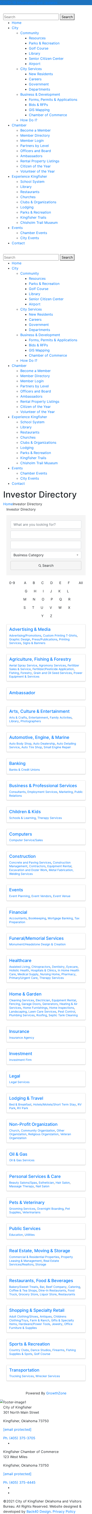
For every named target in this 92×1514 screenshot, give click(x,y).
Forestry (26, 673)
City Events (29, 238)
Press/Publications (44, 639)
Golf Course (38, 48)
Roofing (41, 1015)
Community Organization (38, 1130)
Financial (18, 912)
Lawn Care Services (42, 1011)
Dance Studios (41, 1350)
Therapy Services (49, 818)
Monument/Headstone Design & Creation (37, 944)
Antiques (46, 1316)
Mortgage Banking (60, 918)
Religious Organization (43, 1134)
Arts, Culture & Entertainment (39, 711)
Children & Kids (25, 811)
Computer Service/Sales (26, 840)
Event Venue (61, 896)
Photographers (31, 721)
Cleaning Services (21, 1000)
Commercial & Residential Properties (34, 1257)
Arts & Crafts (18, 717)
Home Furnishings (35, 1007)
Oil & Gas (18, 1154)
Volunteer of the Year (37, 171)
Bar (42, 1287)
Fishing (14, 673)
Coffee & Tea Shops (23, 1290)
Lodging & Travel (26, 1098)
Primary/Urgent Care (23, 978)
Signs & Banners (34, 643)
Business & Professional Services (43, 785)
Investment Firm (20, 1060)
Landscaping (18, 1011)
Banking (17, 763)
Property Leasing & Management (41, 1258)
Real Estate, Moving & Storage (39, 1250)
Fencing (14, 1004)
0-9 (12, 583)
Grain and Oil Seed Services (53, 673)
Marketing (66, 792)
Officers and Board (35, 151)
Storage (40, 1264)
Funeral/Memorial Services (36, 938)
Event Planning (19, 896)
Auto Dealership (44, 743)
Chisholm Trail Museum (39, 222)
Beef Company (56, 1287)
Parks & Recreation (44, 43)
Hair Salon (63, 1182)
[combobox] (46, 555)
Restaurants (29, 192)
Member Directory (35, 135)
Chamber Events (33, 233)
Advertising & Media (29, 629)
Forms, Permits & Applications (53, 99)
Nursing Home (50, 974)
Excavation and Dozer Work (28, 870)
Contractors (37, 866)
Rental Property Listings (39, 161)
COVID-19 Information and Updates (28, 2)
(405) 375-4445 (19, 1482)
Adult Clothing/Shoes (23, 1316)
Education (16, 1234)
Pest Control (66, 1011)
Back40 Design (39, 1511)
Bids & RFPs (38, 104)
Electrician (43, 1000)
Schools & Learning (22, 818)
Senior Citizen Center (46, 58)
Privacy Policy (64, 1511)
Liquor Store (48, 1294)
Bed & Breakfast (20, 1104)
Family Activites (61, 717)
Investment (20, 1053)
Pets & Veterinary (27, 1202)
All (81, 583)
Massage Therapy (21, 1186)
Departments (39, 89)
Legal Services (19, 1082)
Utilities (30, 1234)
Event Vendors (41, 896)
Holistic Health (19, 970)
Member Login (32, 140)
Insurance (19, 1031)
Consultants (17, 792)
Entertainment (38, 717)
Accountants (18, 918)
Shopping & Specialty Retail (36, 1310)
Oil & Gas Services (21, 1160)
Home (16, 22)
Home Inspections (61, 1007)
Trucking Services (21, 1376)
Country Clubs (19, 1350)
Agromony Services (52, 665)
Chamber (19, 125)
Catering (74, 1287)
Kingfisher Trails (33, 217)
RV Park (22, 1108)
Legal (14, 1076)
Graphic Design (19, 639)
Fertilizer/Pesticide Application (53, 669)
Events (17, 227)
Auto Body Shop (20, 743)
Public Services (25, 1228)
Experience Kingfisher (29, 176)
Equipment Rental (59, 866)
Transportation (24, 1370)
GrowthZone (56, 1393)
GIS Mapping (39, 110)
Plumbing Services (22, 1015)
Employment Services (42, 792)
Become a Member (35, 130)
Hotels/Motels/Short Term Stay (54, 1104)
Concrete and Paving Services (30, 862)
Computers (20, 834)
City (15, 28)
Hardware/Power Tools (34, 1324)
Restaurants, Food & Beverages (41, 1280)
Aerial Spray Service (23, 665)
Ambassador (22, 692)
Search (68, 17)
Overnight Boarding (50, 1208)
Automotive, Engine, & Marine (39, 737)
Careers (35, 79)
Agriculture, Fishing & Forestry (40, 659)
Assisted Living (19, 966)
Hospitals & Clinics (43, 970)
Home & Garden (25, 994)
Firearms (58, 1350)
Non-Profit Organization (33, 1124)
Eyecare (72, 966)
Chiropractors (40, 966)
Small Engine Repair (57, 747)
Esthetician (46, 1182)
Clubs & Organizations (38, 202)
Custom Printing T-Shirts (60, 635)
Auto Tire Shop (31, 747)
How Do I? (28, 120)
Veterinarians (31, 1212)
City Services (31, 69)
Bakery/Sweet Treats (23, 1287)
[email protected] (17, 1429)
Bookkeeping (37, 918)
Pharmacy (68, 974)
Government (39, 84)
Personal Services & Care (35, 1176)
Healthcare (20, 960)
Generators (50, 1004)
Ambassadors (31, 156)
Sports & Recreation (29, 1344)
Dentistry (58, 966)
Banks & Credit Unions (24, 769)
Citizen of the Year (35, 166)
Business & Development (40, 94)
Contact (18, 243)
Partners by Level (34, 145)
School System (32, 181)
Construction (22, 856)
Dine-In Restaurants (52, 1290)
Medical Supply (28, 974)
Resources (37, 38)
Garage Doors (31, 1004)
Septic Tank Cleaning (63, 1015)
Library (34, 53)
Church (14, 1130)
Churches (28, 197)
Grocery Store (28, 1294)
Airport (34, 63)
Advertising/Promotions (25, 635)
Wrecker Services (48, 1376)
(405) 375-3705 (19, 1438)
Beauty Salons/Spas (23, 1182)
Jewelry (57, 1324)
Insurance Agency (21, 1037)
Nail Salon (42, 1186)
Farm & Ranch (39, 1320)
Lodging (27, 207)
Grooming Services (22, 1208)
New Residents (41, 74)
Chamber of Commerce (48, 115)
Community (29, 33)
